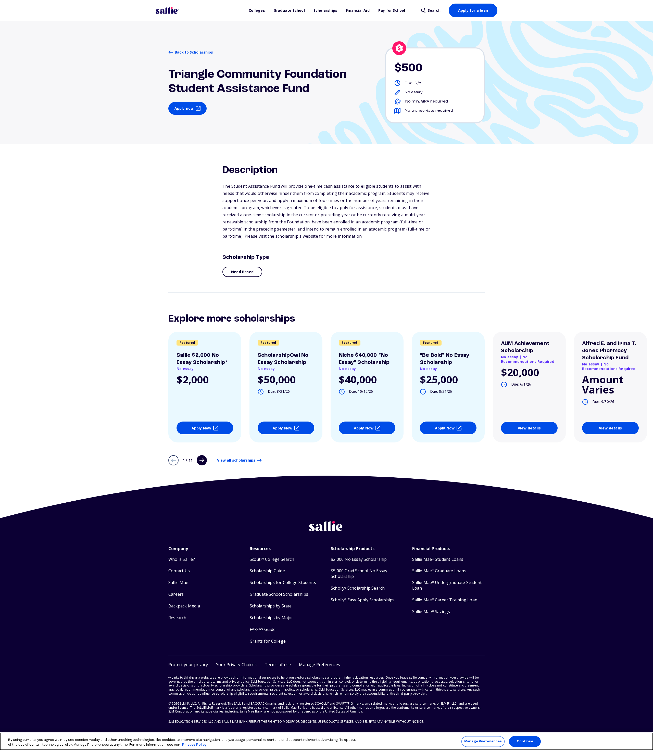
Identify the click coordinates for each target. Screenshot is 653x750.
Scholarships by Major (271, 617)
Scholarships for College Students (283, 582)
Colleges (257, 10)
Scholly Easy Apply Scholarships (362, 600)
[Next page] (202, 460)
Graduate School (289, 10)
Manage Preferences (483, 741)
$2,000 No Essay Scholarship (359, 559)
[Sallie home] (200, 10)
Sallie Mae (178, 582)
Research (177, 617)
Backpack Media (184, 606)
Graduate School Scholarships (279, 594)
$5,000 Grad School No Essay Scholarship (359, 573)
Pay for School (391, 10)
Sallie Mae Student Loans (437, 559)
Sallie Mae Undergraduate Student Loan (447, 585)
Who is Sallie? (181, 559)
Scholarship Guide (267, 571)
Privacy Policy (194, 744)
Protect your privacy (188, 664)
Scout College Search (272, 559)
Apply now (184, 108)
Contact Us (179, 571)
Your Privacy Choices (236, 664)
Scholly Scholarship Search (358, 588)
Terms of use (278, 664)
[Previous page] (173, 460)
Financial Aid (358, 10)
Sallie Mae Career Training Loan (444, 600)
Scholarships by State (271, 606)
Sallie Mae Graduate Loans (439, 571)
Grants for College (268, 641)
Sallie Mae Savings (431, 611)
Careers (176, 594)
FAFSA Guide (262, 629)
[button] (319, 664)
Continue (525, 741)
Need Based (242, 271)
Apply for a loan (473, 10)
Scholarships (325, 10)
